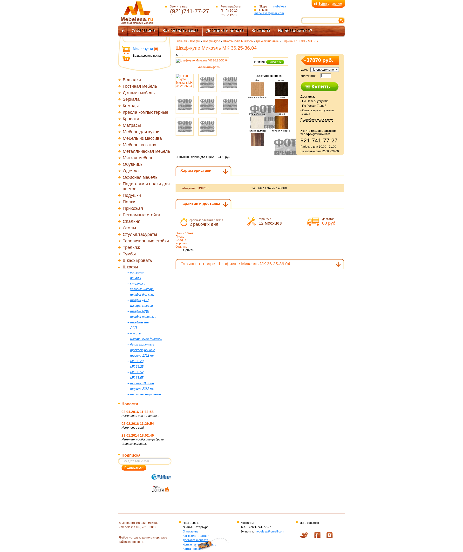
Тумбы (129, 254)
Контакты (261, 30)
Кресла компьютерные (145, 112)
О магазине (143, 30)
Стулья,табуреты (140, 234)
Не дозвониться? (295, 30)
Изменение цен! (133, 427)
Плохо (180, 236)
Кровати (131, 118)
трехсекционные (267, 41)
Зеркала (131, 99)
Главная (181, 41)
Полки (129, 202)
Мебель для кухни (141, 131)
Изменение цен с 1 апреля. (140, 416)
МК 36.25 (314, 41)
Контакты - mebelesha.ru (199, 544)
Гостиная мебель (140, 86)
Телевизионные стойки (146, 241)
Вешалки (132, 79)
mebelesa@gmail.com (269, 13)
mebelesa (279, 6)
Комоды (131, 105)
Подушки (132, 195)
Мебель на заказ (139, 144)
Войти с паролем (330, 3)
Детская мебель (139, 92)
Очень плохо (184, 233)
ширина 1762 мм (293, 41)
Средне (181, 240)
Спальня (131, 221)
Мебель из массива (142, 138)
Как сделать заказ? (196, 536)
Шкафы (130, 267)
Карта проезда (193, 549)
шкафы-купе (211, 41)
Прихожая (133, 208)
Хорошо (181, 243)
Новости (130, 404)
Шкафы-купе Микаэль (238, 41)
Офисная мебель (140, 177)
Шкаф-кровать (137, 260)
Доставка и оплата (225, 30)
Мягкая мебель (138, 157)
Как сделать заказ (180, 30)
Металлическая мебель (146, 151)
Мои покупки (143, 49)
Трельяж (131, 247)
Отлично (181, 246)
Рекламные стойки (141, 215)
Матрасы (132, 125)
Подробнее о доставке (316, 119)
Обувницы (133, 164)
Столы (129, 228)
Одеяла (131, 170)
